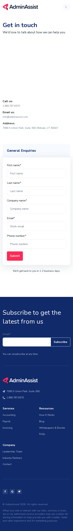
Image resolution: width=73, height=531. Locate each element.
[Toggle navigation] (66, 7)
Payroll (6, 421)
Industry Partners (12, 458)
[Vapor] (20, 7)
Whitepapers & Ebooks (52, 428)
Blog (41, 421)
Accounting (9, 415)
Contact (7, 464)
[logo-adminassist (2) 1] (20, 380)
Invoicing (7, 428)
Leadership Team (12, 451)
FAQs (42, 434)
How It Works (47, 415)
